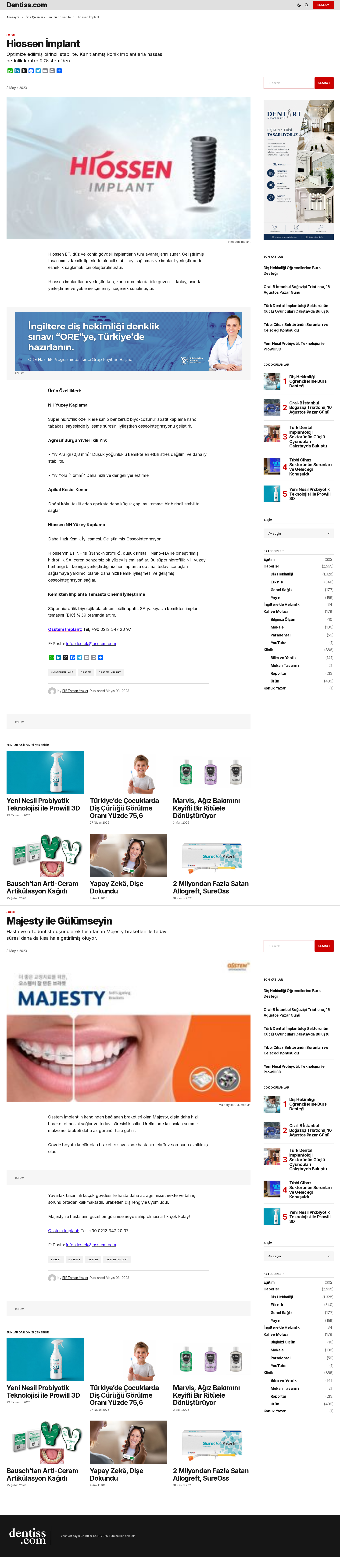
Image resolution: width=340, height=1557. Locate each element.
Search (324, 83)
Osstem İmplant (110, 672)
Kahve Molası (276, 612)
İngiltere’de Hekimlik (282, 605)
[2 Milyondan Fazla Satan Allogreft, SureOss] (212, 855)
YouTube (278, 643)
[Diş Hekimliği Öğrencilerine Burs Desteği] (272, 381)
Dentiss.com (27, 5)
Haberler (271, 566)
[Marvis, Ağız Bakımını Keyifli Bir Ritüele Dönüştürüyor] (212, 772)
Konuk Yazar (275, 688)
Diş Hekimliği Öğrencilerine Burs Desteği (308, 381)
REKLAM (323, 5)
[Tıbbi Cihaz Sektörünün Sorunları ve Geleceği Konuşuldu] (272, 466)
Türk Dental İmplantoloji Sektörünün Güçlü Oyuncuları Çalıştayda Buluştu (308, 436)
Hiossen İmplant (62, 672)
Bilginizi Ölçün (283, 620)
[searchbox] (288, 83)
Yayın (275, 598)
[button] (299, 5)
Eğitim (269, 559)
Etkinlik (277, 582)
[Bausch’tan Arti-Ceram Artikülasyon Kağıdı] (45, 855)
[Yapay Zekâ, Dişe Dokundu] (128, 855)
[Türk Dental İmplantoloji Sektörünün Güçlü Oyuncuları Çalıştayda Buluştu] (272, 433)
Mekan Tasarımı (285, 666)
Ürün (11, 35)
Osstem (86, 672)
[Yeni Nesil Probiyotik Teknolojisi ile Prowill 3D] (45, 772)
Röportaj (278, 673)
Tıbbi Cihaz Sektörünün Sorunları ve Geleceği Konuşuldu (310, 467)
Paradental (280, 635)
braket (56, 1259)
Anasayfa (13, 17)
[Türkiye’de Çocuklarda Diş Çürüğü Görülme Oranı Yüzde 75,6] (128, 772)
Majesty (74, 1259)
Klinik (268, 650)
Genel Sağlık (282, 590)
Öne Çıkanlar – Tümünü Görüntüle (48, 17)
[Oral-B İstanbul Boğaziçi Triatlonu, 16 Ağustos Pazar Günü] (272, 407)
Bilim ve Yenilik (284, 658)
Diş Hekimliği (282, 574)
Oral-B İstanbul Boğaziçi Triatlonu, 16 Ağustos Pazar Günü (310, 407)
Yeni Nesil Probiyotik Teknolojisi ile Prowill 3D (310, 494)
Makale (277, 627)
